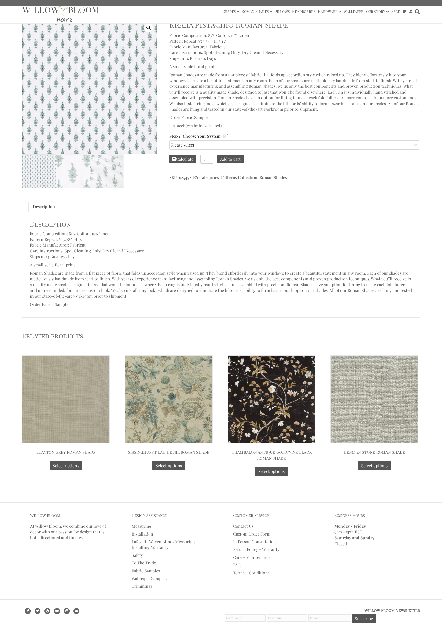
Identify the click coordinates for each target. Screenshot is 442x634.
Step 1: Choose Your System (195, 136)
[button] (148, 27)
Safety (137, 555)
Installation (142, 534)
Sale (395, 11)
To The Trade (144, 562)
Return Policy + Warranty (256, 549)
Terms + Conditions (251, 572)
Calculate (184, 159)
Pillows (282, 11)
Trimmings (142, 586)
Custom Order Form (251, 534)
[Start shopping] (404, 11)
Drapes (229, 11)
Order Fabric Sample (188, 117)
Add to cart (230, 159)
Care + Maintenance (251, 557)
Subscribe (364, 618)
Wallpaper (353, 11)
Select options (66, 465)
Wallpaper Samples (149, 578)
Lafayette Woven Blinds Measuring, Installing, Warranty (164, 544)
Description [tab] (44, 206)
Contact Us (243, 526)
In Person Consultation (254, 541)
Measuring (141, 526)
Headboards (303, 11)
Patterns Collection (239, 177)
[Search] (417, 12)
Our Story (375, 11)
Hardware (327, 11)
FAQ (237, 565)
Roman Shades (255, 11)
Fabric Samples (146, 570)
